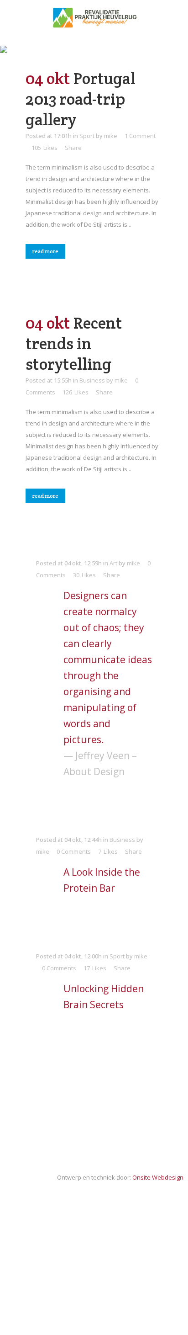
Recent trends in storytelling (74, 343)
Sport (86, 136)
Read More (45, 251)
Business (92, 380)
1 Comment (140, 136)
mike (110, 136)
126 (76, 392)
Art (113, 563)
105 (44, 147)
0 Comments (74, 851)
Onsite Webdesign (157, 1177)
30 (84, 575)
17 (95, 968)
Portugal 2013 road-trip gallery (81, 99)
